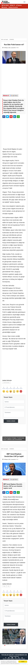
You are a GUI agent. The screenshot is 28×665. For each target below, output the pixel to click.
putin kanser (6, 382)
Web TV (13, 5)
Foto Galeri (6, 5)
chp (8, 586)
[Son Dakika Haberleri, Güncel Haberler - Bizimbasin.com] (5, 2)
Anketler (5, 7)
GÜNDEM (11, 39)
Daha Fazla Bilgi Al (23, 663)
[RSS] (18, 657)
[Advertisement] (14, 24)
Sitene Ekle (18, 659)
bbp (4, 586)
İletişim (23, 659)
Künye (4, 659)
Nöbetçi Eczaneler (13, 7)
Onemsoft (16, 656)
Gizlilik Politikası (10, 659)
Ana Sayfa (5, 39)
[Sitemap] (22, 657)
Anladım (22, 661)
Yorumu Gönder (11, 421)
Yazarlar (19, 5)
